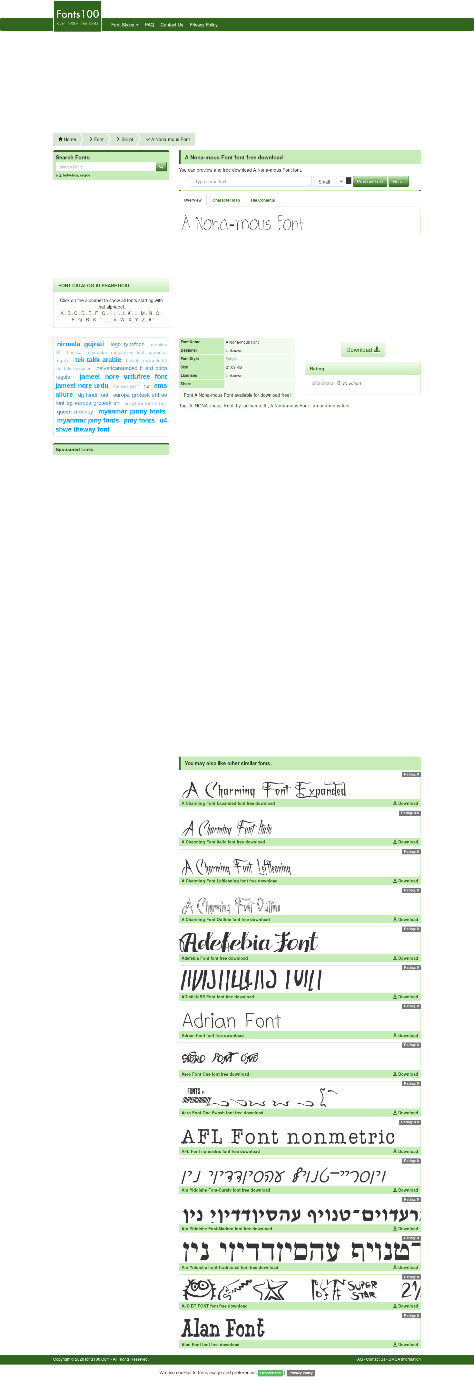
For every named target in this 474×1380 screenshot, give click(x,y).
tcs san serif (125, 386)
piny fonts (139, 420)
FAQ (149, 24)
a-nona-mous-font (331, 405)
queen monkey (75, 412)
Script (126, 139)
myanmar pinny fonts (131, 411)
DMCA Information (405, 1359)
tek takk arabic (98, 359)
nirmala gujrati (80, 343)
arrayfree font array (144, 403)
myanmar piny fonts (88, 420)
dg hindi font (93, 395)
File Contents (263, 200)
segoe (85, 174)
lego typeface (128, 344)
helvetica (70, 174)
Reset (399, 181)
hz (146, 386)
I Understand (270, 1372)
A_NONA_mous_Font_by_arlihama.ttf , (229, 405)
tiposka (74, 352)
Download (360, 349)
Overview (193, 200)
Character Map (226, 200)
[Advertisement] (237, 79)
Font (98, 139)
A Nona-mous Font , (290, 405)
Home (69, 139)
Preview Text (370, 181)
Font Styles (123, 24)
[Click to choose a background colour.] (348, 180)
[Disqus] (300, 495)
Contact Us (172, 24)
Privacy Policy (204, 24)
